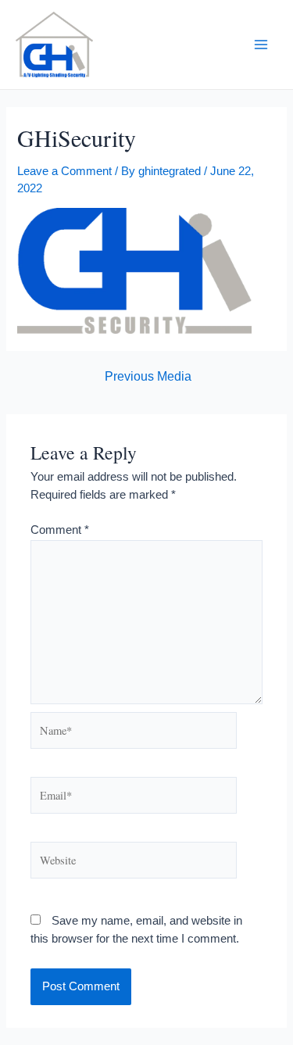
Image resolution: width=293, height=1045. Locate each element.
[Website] (133, 863)
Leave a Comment (64, 171)
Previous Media (148, 376)
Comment (59, 530)
